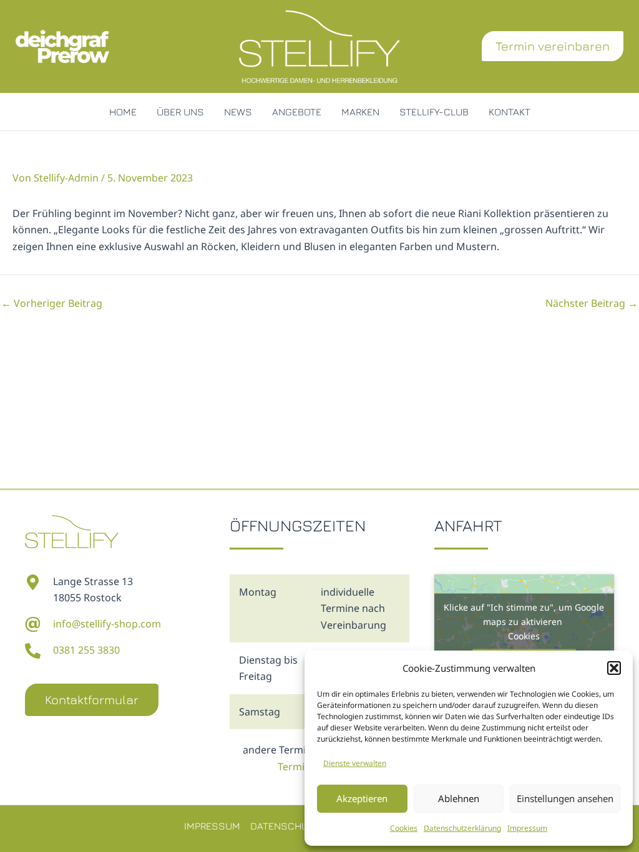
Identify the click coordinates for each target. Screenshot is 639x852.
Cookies (403, 828)
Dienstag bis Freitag (268, 668)
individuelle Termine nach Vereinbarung (353, 608)
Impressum (527, 828)
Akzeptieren (362, 798)
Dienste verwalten (354, 763)
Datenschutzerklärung (462, 828)
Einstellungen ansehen (565, 798)
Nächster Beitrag (591, 303)
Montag (257, 592)
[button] (614, 668)
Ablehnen (458, 798)
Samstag (259, 712)
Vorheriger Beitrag (51, 303)
